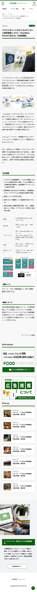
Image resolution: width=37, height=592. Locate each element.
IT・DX (10, 14)
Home (3, 14)
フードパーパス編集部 (29, 335)
